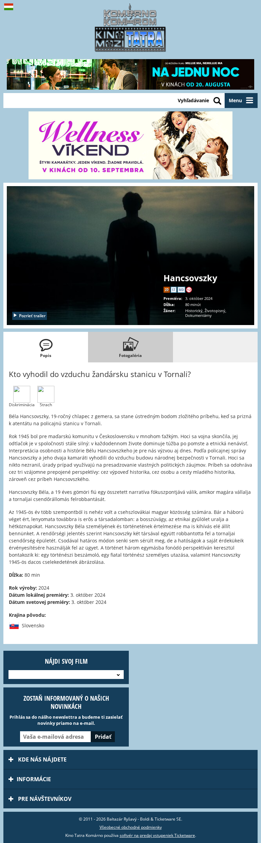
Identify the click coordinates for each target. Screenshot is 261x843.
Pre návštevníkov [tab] (44, 799)
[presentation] (45, 347)
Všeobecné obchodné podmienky (131, 827)
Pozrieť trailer (32, 316)
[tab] (45, 347)
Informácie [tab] (34, 779)
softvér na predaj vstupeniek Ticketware (157, 835)
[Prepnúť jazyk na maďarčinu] (10, 6)
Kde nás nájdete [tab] (42, 759)
